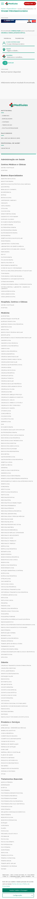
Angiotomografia (7, 181)
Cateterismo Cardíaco (9, 200)
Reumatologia (6, 635)
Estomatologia (6, 681)
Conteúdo (5, 121)
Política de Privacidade (10, 128)
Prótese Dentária (7, 711)
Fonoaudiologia (6, 806)
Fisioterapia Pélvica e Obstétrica (12, 803)
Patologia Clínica (7, 600)
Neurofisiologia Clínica (9, 559)
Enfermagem (5, 784)
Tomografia (5, 273)
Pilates (3, 828)
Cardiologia (5, 348)
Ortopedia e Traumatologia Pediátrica (14, 592)
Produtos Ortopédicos (9, 760)
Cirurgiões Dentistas (8, 668)
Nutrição (4, 822)
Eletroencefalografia (9, 432)
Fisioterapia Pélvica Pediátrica (12, 801)
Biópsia (3, 195)
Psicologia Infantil (7, 841)
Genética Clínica (6, 462)
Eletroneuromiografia (9, 232)
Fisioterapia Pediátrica (9, 795)
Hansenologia (6, 473)
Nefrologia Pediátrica (9, 548)
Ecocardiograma (7, 224)
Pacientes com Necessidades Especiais (14, 706)
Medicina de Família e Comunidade (12, 532)
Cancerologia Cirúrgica (9, 343)
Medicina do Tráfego (8, 543)
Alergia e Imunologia (8, 321)
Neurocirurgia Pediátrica (10, 557)
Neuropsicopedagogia (9, 820)
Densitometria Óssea (8, 213)
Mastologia (5, 494)
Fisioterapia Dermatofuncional (12, 793)
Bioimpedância (6, 192)
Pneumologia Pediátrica (9, 608)
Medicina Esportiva (7, 497)
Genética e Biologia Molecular (12, 238)
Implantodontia (6, 684)
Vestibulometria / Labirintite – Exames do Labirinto (15, 287)
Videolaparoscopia (8, 294)
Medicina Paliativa (7, 521)
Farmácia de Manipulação (10, 744)
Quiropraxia (5, 849)
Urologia (4, 657)
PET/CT (3, 254)
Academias (4, 725)
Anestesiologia (6, 326)
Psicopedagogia (6, 844)
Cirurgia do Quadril (8, 408)
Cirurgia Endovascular (9, 362)
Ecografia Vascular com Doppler (13, 429)
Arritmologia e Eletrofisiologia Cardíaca (15, 184)
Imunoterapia (5, 241)
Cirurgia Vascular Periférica (11, 383)
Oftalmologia (6, 578)
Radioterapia (5, 630)
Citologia (4, 208)
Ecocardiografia (7, 427)
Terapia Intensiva (7, 641)
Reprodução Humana (8, 632)
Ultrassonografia (7, 281)
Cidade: (8, 48)
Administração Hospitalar (10, 318)
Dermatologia (6, 421)
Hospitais (4, 170)
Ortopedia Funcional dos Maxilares (13, 703)
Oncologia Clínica (7, 584)
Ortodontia (5, 700)
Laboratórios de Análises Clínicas (13, 249)
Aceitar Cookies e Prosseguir (19, 890)
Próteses (4, 714)
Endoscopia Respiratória (10, 451)
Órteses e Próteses (8, 771)
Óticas (3, 773)
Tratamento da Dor (8, 646)
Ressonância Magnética (9, 265)
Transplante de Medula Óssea (11, 643)
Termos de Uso (7, 125)
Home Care (4, 749)
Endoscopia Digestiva (8, 443)
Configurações (17, 895)
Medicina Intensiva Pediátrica (11, 511)
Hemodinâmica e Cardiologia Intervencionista (17, 481)
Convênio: (9, 55)
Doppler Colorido (7, 219)
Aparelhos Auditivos (8, 730)
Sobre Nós (5, 115)
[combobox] (14, 51)
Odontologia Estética (9, 692)
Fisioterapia (5, 790)
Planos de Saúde (7, 754)
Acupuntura (5, 316)
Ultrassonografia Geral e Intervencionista (16, 284)
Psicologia (5, 839)
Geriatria (4, 467)
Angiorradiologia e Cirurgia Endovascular (16, 337)
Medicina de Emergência (9, 529)
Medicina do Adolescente (10, 535)
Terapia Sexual (6, 860)
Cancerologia (6, 340)
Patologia (4, 597)
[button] (2, 4)
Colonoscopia (6, 416)
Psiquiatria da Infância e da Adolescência (15, 619)
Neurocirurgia (6, 554)
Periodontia (5, 708)
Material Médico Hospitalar (10, 752)
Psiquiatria (5, 613)
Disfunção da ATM (7, 676)
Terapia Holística (7, 855)
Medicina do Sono (7, 538)
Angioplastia (5, 335)
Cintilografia (5, 205)
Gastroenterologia (8, 456)
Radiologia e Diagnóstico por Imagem (14, 627)
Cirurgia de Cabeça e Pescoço (11, 394)
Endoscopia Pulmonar (9, 448)
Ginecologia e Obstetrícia (10, 470)
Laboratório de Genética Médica (12, 246)
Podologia (5, 830)
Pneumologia (5, 605)
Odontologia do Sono (9, 695)
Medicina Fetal (6, 500)
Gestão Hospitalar (7, 167)
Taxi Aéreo (4, 765)
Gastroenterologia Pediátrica (12, 459)
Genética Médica (6, 465)
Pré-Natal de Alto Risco (9, 833)
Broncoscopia (6, 197)
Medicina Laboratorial (9, 513)
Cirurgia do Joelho (8, 400)
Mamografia (5, 251)
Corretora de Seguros (9, 736)
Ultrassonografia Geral (9, 649)
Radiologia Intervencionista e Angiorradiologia (18, 624)
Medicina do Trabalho (8, 540)
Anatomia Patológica (8, 178)
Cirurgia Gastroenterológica (11, 364)
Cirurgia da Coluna (7, 389)
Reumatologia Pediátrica (9, 638)
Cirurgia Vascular (7, 381)
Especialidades (7, 118)
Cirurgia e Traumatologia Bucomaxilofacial (16, 665)
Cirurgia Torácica (7, 378)
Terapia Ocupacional (8, 858)
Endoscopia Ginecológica (10, 446)
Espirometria (5, 235)
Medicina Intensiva (7, 508)
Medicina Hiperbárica (8, 505)
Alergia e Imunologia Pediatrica (12, 324)
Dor (2, 424)
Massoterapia (6, 814)
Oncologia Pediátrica (8, 586)
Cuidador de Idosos (8, 741)
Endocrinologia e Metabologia (12, 440)
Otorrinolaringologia (9, 594)
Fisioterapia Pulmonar (9, 798)
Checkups (4, 203)
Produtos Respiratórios (10, 763)
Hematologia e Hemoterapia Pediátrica (14, 478)
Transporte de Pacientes (10, 768)
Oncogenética (6, 581)
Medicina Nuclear (7, 519)
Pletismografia (6, 257)
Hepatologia (5, 483)
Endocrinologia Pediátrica (10, 437)
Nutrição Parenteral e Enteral (12, 570)
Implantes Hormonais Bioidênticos (13, 812)
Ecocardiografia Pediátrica (11, 222)
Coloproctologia (7, 418)
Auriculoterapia (7, 782)
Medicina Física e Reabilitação (11, 502)
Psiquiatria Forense (8, 616)
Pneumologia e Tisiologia (10, 611)
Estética (4, 787)
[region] (18, 888)
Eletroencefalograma (9, 230)
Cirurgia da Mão (6, 391)
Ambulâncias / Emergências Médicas (13, 727)
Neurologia (5, 562)
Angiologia (5, 329)
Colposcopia (5, 211)
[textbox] (14, 51)
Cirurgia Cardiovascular (9, 356)
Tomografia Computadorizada (11, 276)
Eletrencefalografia (8, 227)
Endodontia (5, 679)
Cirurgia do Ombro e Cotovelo (12, 402)
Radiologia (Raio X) (7, 262)
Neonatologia (6, 551)
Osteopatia (5, 825)
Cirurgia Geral (6, 367)
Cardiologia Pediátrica (9, 351)
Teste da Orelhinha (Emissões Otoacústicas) (16, 270)
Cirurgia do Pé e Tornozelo (11, 405)
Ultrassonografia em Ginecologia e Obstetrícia (18, 651)
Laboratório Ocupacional (10, 243)
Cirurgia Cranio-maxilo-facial (11, 359)
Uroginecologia (6, 654)
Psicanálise (5, 836)
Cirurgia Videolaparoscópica (11, 386)
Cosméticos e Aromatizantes (11, 738)
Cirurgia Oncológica (8, 370)
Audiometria (5, 186)
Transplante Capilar (8, 863)
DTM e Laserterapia (8, 670)
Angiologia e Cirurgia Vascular (12, 332)
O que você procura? (13, 42)
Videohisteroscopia (8, 291)
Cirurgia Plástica (7, 375)
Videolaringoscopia (8, 296)
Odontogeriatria (7, 687)
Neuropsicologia (7, 817)
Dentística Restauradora (10, 673)
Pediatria (4, 603)
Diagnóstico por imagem (9, 216)
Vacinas (3, 868)
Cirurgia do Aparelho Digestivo (12, 397)
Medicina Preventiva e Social (11, 524)
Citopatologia (6, 410)
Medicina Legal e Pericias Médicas (12, 516)
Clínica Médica (6, 413)
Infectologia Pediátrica (9, 492)
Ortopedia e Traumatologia (10, 589)
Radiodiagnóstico (7, 622)
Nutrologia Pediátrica (9, 576)
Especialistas (11, 9)
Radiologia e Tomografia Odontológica (15, 717)
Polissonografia (7, 259)
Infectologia (5, 489)
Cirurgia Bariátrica (8, 354)
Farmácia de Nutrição (8, 746)
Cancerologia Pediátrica (9, 345)
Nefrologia (5, 546)
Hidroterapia (5, 809)
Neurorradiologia (7, 567)
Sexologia (4, 852)
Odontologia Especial (9, 689)
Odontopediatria (7, 698)
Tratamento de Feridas (9, 866)
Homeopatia (5, 486)
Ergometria (5, 454)
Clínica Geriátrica (7, 733)
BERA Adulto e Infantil (9, 189)
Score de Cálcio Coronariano (11, 268)
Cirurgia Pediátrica (8, 372)
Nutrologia (5, 573)
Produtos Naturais (8, 757)
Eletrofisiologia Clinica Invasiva (12, 435)
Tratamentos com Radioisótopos (12, 278)
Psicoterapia (5, 847)
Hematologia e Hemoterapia (10, 475)
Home (3, 9)
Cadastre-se (5, 148)
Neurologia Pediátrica (9, 565)
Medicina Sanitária (7, 527)
